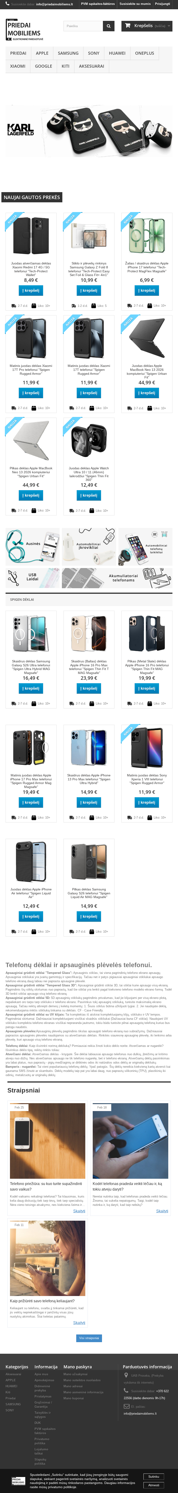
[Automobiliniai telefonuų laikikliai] (145, 546)
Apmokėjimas (44, 1380)
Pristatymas (43, 1396)
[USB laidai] (33, 577)
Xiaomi (17, 66)
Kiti (66, 66)
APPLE (42, 53)
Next (164, 181)
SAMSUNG (68, 53)
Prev (152, 181)
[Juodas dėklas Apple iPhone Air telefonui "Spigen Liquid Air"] (31, 861)
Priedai (18, 53)
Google (43, 66)
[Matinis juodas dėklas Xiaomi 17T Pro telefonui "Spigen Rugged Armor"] (31, 338)
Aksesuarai (91, 66)
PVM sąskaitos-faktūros (98, 4)
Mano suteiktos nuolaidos (82, 1380)
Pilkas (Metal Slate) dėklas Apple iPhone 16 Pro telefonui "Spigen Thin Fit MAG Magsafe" (147, 667)
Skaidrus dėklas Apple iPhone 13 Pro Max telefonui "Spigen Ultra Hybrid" (89, 779)
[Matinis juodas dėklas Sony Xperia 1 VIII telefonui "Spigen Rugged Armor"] (147, 747)
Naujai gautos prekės (32, 197)
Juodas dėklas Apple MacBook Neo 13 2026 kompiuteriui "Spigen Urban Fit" (147, 371)
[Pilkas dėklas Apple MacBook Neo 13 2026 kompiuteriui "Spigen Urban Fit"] (31, 440)
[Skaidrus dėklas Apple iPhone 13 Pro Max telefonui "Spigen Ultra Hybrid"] (89, 747)
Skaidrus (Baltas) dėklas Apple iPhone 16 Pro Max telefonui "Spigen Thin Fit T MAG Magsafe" (89, 667)
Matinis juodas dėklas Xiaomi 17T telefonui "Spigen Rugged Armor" (89, 369)
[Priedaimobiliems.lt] (31, 30)
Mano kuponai (74, 1398)
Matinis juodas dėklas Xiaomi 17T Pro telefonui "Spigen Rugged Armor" (31, 369)
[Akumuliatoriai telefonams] (117, 578)
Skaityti (79, 1211)
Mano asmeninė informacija (83, 1392)
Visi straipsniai (89, 1338)
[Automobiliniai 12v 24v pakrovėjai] (89, 546)
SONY (93, 53)
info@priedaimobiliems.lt (140, 1413)
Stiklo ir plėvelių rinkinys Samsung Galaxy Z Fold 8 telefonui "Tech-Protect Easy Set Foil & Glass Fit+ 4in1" (89, 269)
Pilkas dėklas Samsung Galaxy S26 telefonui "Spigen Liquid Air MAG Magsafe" (89, 893)
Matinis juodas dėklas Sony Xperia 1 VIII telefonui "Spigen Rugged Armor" (147, 779)
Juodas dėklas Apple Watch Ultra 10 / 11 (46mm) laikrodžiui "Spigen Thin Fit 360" (89, 474)
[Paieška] (108, 26)
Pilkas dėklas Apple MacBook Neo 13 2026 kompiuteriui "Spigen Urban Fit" (31, 472)
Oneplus (144, 53)
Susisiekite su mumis (135, 4)
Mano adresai (73, 1386)
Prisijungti (162, 4)
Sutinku (153, 1476)
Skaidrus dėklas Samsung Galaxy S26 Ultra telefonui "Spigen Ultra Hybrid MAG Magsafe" (31, 667)
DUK (38, 1423)
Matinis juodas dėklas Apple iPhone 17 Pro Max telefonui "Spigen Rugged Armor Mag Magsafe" (31, 781)
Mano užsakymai (76, 1374)
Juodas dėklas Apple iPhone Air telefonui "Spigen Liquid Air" (31, 893)
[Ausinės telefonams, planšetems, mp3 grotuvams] (33, 546)
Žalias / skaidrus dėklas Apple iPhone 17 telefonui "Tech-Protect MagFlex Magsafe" (146, 267)
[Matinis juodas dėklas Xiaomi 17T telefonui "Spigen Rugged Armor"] (89, 338)
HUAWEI (117, 53)
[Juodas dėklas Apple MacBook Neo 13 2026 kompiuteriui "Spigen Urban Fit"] (147, 338)
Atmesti (153, 1485)
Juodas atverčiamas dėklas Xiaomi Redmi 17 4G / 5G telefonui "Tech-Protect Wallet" (31, 269)
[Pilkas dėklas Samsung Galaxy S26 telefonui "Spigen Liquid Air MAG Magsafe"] (89, 861)
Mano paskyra (78, 1366)
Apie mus (41, 1374)
